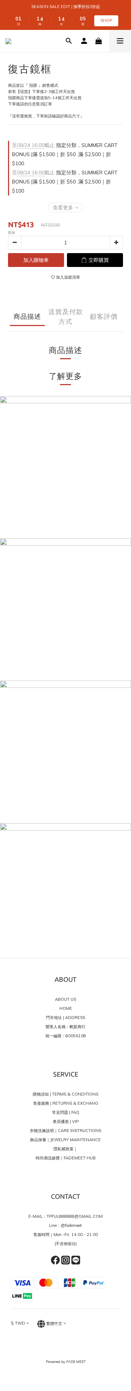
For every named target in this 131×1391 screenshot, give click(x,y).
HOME (65, 1008)
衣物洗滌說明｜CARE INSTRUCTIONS (65, 1130)
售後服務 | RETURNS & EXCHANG (65, 1103)
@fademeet (71, 1225)
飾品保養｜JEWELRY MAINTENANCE (65, 1139)
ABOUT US (65, 999)
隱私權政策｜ (65, 1148)
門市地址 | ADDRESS (65, 1017)
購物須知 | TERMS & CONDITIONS (65, 1094)
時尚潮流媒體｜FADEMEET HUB (66, 1158)
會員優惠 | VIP (66, 1121)
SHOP (106, 20)
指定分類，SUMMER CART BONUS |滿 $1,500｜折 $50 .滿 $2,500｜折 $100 (65, 154)
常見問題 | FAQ (65, 1112)
